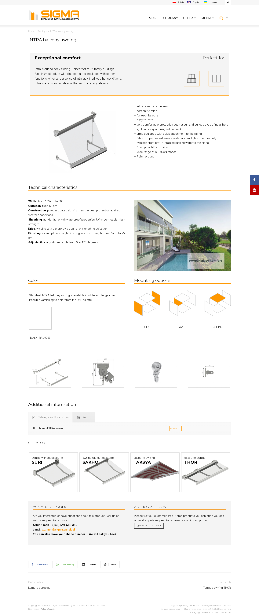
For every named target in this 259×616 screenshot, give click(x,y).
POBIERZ (175, 428)
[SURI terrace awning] (53, 472)
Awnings (42, 31)
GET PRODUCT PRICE (150, 525)
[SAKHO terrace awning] (104, 472)
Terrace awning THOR (217, 587)
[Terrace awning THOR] (205, 472)
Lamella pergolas (39, 587)
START (153, 18)
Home (31, 31)
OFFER (188, 18)
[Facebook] (228, 2)
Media (206, 18)
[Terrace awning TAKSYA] (155, 472)
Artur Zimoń (48, 608)
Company (170, 18)
